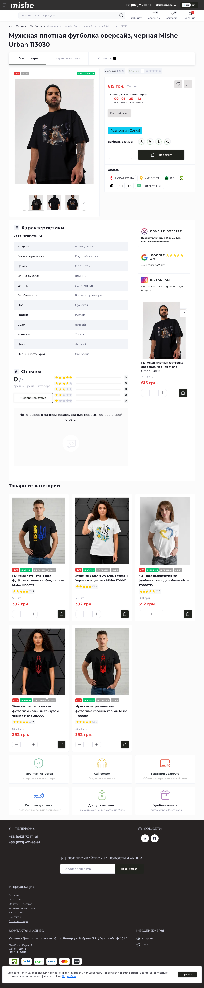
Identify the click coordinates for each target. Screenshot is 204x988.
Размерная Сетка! (125, 130)
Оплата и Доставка (20, 903)
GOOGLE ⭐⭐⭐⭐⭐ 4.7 (167, 257)
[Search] (121, 15)
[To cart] (183, 393)
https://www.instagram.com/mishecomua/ (145, 838)
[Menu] (5, 5)
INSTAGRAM (160, 280)
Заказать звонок (166, 4)
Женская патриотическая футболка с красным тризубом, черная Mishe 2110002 (35, 711)
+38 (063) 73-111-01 (23, 837)
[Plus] (129, 155)
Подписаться (129, 868)
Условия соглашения (22, 908)
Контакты (15, 916)
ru (187, 4)
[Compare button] (188, 84)
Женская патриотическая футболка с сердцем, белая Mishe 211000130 (164, 580)
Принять (187, 974)
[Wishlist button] (178, 84)
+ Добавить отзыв (33, 398)
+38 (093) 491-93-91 (24, 842)
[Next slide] (84, 203)
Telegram (147, 938)
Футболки (36, 26)
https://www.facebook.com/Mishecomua (155, 838)
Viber (145, 944)
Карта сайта (16, 912)
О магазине (16, 899)
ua (193, 4)
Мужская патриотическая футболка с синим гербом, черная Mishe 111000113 (38, 580)
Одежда (21, 26)
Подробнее (69, 976)
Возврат (14, 895)
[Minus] (112, 155)
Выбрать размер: (120, 141)
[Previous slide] (24, 203)
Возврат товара (18, 921)
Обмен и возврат (166, 231)
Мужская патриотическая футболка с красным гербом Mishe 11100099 (101, 711)
